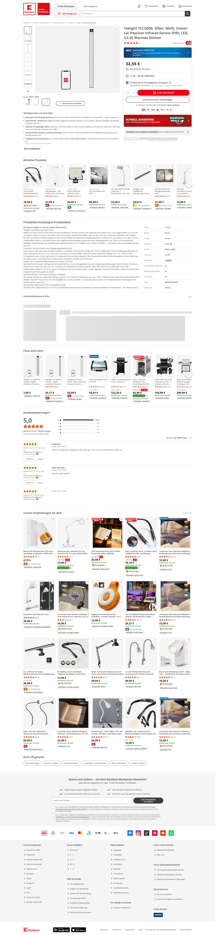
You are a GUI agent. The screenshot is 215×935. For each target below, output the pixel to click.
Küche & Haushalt (34, 864)
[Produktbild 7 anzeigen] (28, 84)
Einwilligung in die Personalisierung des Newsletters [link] (72, 817)
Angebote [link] (117, 850)
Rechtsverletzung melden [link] (80, 912)
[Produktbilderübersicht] (27, 59)
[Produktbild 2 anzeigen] (28, 39)
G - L (72, 859)
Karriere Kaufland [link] (164, 894)
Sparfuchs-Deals (33, 850)
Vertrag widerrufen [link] (78, 898)
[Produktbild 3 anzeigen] (28, 48)
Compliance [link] (116, 930)
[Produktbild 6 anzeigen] (28, 75)
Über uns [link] (161, 855)
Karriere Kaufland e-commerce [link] (170, 899)
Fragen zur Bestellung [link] (79, 889)
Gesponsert (27, 189)
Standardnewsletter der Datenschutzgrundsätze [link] (71, 809)
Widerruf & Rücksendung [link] (80, 893)
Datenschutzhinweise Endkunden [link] (171, 879)
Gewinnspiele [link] (119, 878)
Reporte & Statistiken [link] (165, 850)
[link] (90, 6)
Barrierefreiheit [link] (186, 930)
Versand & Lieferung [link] (78, 907)
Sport (29, 888)
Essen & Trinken (33, 897)
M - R (72, 864)
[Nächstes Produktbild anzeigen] (28, 91)
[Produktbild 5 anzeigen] (28, 66)
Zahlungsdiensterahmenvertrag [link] (170, 870)
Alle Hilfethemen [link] (77, 884)
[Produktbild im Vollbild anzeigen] (77, 59)
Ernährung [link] (117, 883)
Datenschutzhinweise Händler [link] (169, 874)
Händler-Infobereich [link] (121, 907)
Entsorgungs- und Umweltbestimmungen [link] (161, 930)
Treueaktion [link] (118, 874)
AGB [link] (140, 930)
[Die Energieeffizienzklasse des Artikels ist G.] (188, 43)
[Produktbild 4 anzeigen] (28, 57)
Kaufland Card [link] (119, 859)
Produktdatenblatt (56, 205)
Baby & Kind (32, 869)
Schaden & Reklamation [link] (80, 903)
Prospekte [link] (117, 855)
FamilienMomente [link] (121, 888)
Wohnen (30, 874)
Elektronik (31, 855)
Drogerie (30, 883)
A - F (72, 855)
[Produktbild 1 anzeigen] (28, 30)
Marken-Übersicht (34, 902)
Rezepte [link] (116, 869)
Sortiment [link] (117, 864)
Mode (29, 878)
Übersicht (74, 850)
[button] (78, 420)
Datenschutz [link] (129, 930)
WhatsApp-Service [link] (121, 892)
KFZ (28, 892)
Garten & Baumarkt (35, 859)
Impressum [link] (104, 930)
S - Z (72, 869)
